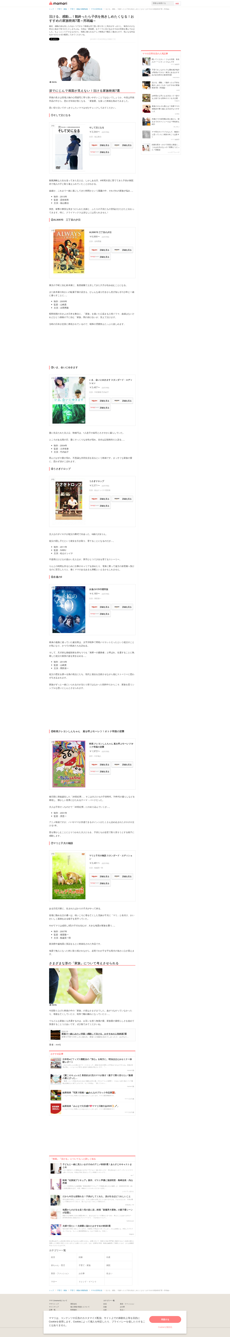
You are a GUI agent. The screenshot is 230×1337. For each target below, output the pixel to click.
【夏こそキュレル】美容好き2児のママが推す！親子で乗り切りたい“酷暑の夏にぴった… (98, 1077)
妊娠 (105, 1307)
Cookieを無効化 (165, 1327)
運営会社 (73, 1304)
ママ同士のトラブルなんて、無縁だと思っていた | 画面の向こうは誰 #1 (165, 134)
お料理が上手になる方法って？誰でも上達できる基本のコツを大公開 (165, 97)
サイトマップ (54, 1307)
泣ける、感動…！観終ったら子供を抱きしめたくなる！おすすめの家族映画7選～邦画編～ (165, 85)
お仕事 (122, 1307)
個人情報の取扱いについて (80, 1307)
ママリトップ (54, 1304)
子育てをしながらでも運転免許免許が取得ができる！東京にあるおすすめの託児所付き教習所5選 (165, 72)
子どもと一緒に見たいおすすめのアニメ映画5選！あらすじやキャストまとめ (97, 1166)
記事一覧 (52, 1309)
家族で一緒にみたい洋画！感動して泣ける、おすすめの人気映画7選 (94, 1033)
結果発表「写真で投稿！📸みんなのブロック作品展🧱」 (90, 1092)
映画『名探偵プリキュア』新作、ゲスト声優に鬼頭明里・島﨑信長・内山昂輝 (98, 1181)
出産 (105, 1309)
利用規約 (73, 1309)
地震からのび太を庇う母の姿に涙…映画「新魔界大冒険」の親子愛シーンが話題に (98, 1211)
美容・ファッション (127, 1304)
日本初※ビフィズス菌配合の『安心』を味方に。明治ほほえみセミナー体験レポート (97, 1060)
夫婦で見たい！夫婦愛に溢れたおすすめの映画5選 (87, 1225)
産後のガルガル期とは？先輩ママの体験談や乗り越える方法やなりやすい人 (165, 109)
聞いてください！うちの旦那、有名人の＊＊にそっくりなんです (165, 60)
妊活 (105, 1304)
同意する (165, 1319)
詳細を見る (104, 145)
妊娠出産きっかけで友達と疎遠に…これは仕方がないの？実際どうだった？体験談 (165, 147)
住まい (122, 1309)
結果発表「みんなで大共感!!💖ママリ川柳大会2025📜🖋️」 (91, 1106)
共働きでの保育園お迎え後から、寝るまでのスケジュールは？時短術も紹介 (165, 121)
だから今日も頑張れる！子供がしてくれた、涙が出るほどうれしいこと (97, 1196)
